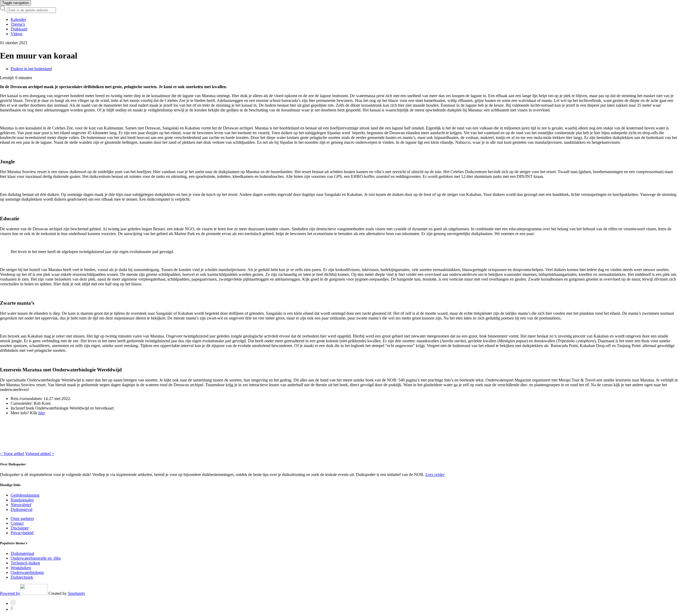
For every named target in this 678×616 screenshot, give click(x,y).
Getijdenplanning (25, 495)
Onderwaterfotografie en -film (36, 558)
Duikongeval (21, 509)
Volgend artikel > (39, 453)
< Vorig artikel (12, 453)
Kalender (18, 19)
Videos (16, 34)
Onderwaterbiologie (27, 572)
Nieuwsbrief (21, 504)
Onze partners (22, 518)
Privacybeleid (22, 532)
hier (41, 413)
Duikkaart (19, 29)
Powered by (10, 593)
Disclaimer (20, 528)
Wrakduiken (21, 567)
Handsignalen (22, 500)
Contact (17, 523)
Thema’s (18, 24)
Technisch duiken (25, 563)
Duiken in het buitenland (31, 68)
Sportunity (76, 593)
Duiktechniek (22, 577)
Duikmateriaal (22, 553)
